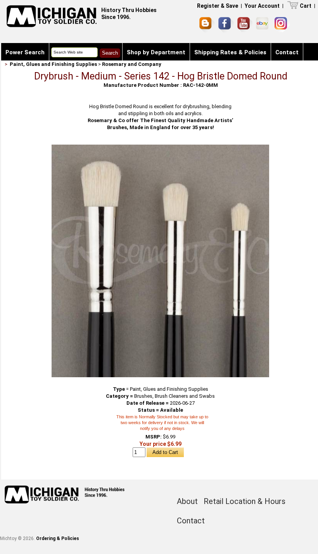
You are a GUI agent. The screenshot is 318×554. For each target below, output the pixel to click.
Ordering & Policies (57, 538)
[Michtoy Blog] (207, 25)
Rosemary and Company (131, 64)
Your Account (262, 6)
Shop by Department (156, 52)
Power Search (25, 52)
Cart (305, 6)
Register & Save (217, 6)
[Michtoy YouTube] (244, 24)
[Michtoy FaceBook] (226, 25)
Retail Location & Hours (244, 501)
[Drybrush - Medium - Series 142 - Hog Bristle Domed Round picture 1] (160, 147)
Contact (287, 52)
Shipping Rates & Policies (230, 52)
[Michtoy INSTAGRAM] (282, 24)
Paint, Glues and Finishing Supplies (53, 64)
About (187, 501)
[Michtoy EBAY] (263, 24)
